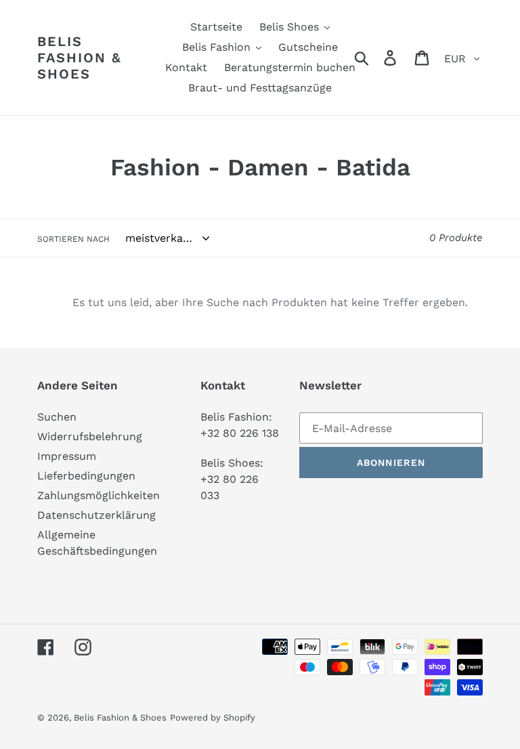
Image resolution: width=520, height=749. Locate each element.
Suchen (57, 416)
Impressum (66, 456)
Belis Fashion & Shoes (79, 57)
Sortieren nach (73, 239)
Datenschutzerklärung (96, 515)
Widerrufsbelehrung (89, 436)
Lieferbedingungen (86, 475)
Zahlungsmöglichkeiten (98, 495)
